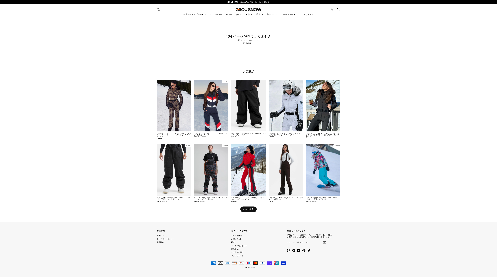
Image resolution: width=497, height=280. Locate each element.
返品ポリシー (236, 249)
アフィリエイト (306, 14)
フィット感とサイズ (239, 245)
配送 (233, 242)
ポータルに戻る (237, 252)
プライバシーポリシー (165, 239)
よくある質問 (236, 235)
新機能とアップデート (193, 14)
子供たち (271, 14)
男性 (258, 14)
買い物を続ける (248, 43)
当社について (162, 235)
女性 (248, 14)
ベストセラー (216, 14)
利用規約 (160, 242)
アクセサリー (287, 14)
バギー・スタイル (234, 14)
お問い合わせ (236, 239)
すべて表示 (248, 209)
